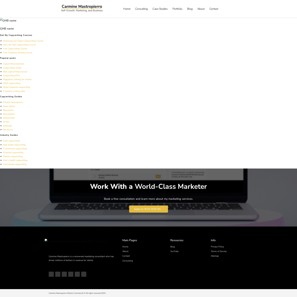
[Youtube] (51, 274)
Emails (6, 121)
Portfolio (177, 9)
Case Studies (160, 9)
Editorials (7, 125)
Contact (213, 9)
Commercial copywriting (14, 164)
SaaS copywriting (11, 140)
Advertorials (9, 117)
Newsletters (9, 114)
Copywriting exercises (13, 63)
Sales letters (9, 106)
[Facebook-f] (83, 274)
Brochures (8, 129)
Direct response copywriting (16, 87)
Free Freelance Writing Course (17, 52)
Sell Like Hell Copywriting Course (19, 44)
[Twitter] (77, 274)
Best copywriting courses (15, 71)
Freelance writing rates (14, 91)
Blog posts (8, 110)
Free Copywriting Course (15, 48)
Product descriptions (13, 102)
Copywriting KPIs (11, 75)
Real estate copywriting (14, 144)
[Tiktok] (57, 274)
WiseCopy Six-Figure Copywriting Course (23, 40)
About (201, 9)
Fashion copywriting (13, 156)
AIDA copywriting (11, 83)
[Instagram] (64, 274)
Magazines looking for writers (17, 79)
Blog (190, 9)
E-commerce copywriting (15, 148)
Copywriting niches (12, 67)
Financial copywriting (13, 152)
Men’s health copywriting (15, 160)
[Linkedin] (70, 274)
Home (126, 9)
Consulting (141, 9)
